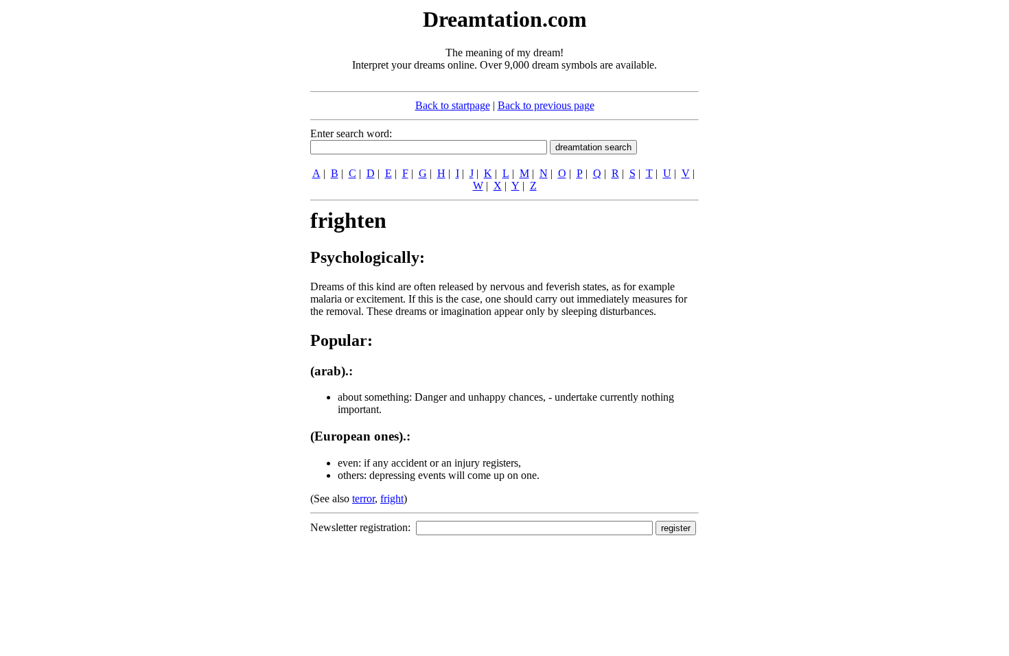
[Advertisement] (226, 211)
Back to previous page (546, 105)
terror (363, 498)
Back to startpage (452, 105)
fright (392, 498)
